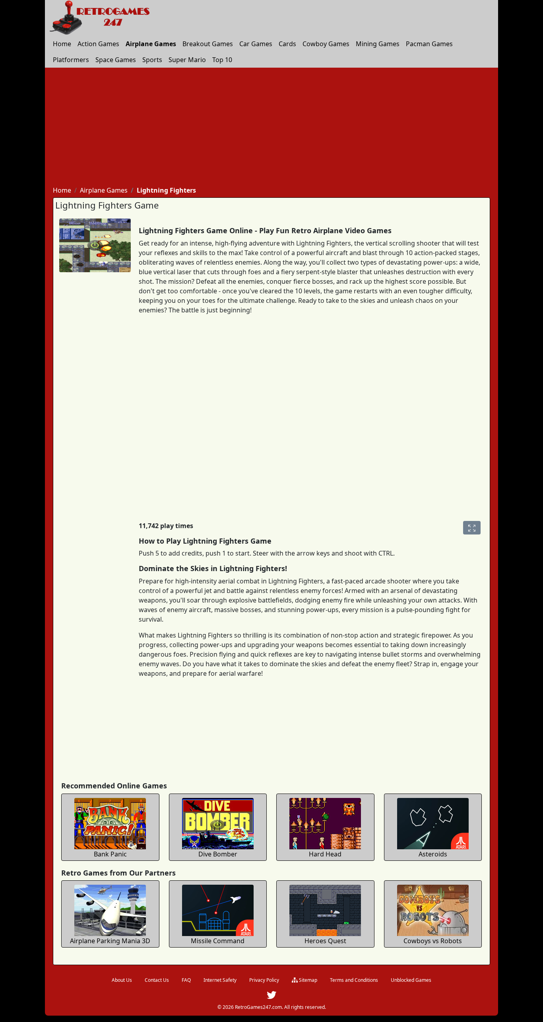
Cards (287, 43)
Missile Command (217, 940)
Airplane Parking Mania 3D (110, 940)
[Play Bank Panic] (110, 822)
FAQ (186, 980)
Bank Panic (110, 854)
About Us (122, 980)
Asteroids (433, 854)
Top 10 (222, 59)
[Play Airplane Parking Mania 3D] (110, 909)
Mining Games (377, 43)
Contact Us (157, 980)
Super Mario (187, 59)
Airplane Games (151, 43)
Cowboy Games (326, 43)
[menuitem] (62, 44)
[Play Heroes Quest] (325, 909)
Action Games (98, 43)
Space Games (115, 59)
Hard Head (325, 854)
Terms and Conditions (354, 980)
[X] (271, 996)
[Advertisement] (271, 127)
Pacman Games (429, 43)
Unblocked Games (411, 980)
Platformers (71, 59)
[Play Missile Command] (218, 909)
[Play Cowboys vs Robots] (433, 909)
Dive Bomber (217, 854)
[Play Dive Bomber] (218, 822)
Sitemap (307, 980)
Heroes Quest (325, 940)
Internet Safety (220, 980)
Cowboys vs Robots (432, 940)
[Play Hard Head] (325, 822)
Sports (152, 59)
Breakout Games (207, 43)
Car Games (255, 43)
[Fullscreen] (472, 527)
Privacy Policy (264, 980)
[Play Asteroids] (433, 822)
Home (62, 43)
